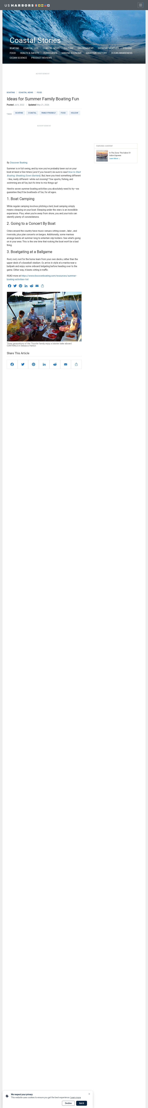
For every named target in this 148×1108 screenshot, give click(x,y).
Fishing (127, 48)
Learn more (75, 1097)
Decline (68, 1103)
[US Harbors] (27, 5)
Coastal (32, 113)
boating (19, 113)
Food (13, 53)
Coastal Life (30, 48)
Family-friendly (48, 113)
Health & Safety (29, 53)
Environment (86, 48)
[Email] (65, 364)
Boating (14, 48)
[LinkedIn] (44, 364)
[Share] (76, 364)
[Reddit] (55, 364)
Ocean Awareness (121, 53)
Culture (68, 48)
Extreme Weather (108, 48)
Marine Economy (72, 53)
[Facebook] (12, 364)
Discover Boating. (19, 162)
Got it (81, 1103)
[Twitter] (22, 364)
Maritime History (96, 53)
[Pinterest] (33, 364)
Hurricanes (50, 53)
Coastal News (51, 48)
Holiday (74, 113)
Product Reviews (41, 57)
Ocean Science (18, 57)
